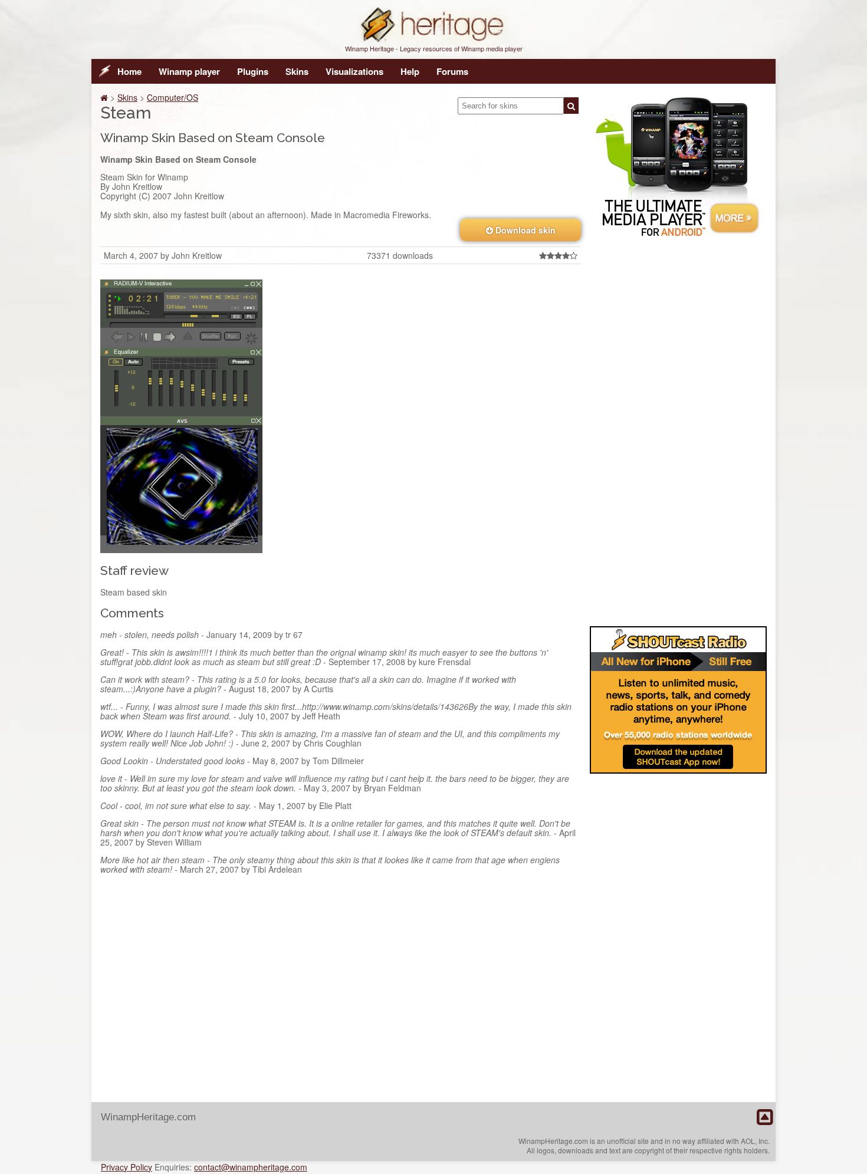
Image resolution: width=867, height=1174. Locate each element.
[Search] (571, 105)
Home (129, 71)
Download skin (524, 230)
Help (409, 71)
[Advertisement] (678, 429)
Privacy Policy (126, 1167)
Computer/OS (172, 97)
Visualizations (354, 71)
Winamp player (189, 71)
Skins (296, 71)
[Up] (765, 1117)
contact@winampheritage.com (250, 1167)
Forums (452, 71)
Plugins (252, 71)
